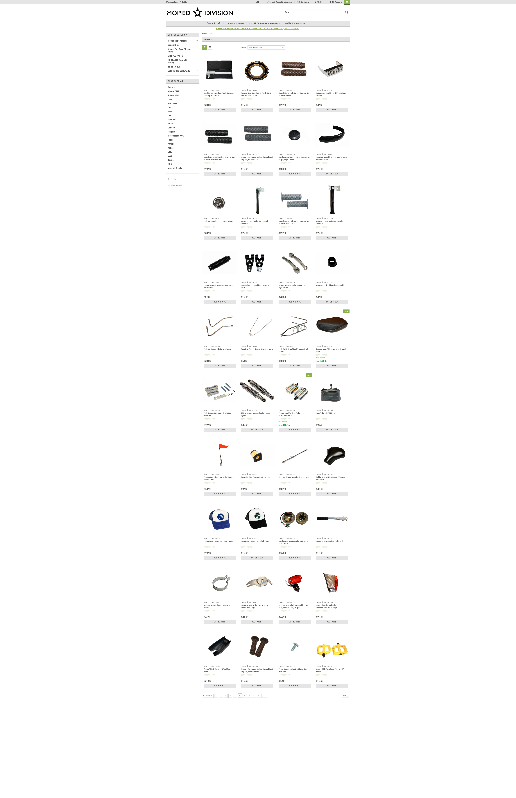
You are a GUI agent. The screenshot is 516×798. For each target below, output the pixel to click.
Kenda (170, 148)
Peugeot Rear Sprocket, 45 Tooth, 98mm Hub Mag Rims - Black (256, 94)
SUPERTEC (173, 103)
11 (265, 696)
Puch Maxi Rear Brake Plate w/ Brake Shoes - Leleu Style (254, 606)
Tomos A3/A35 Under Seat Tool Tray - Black (218, 670)
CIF (169, 115)
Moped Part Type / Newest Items (180, 50)
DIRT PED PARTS (175, 56)
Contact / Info (214, 23)
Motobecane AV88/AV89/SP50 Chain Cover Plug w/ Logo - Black (294, 158)
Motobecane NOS (176, 136)
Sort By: (243, 47)
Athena (171, 144)
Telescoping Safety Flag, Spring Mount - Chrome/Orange (219, 478)
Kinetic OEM (173, 91)
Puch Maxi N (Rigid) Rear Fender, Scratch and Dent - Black (331, 158)
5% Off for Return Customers (264, 23)
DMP (170, 99)
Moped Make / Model (177, 41)
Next (345, 696)
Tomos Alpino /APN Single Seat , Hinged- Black (331, 350)
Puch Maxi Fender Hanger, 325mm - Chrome (257, 349)
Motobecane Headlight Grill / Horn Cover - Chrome (332, 94)
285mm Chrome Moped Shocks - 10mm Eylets (255, 414)
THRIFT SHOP (174, 67)
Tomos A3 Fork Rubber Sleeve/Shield (330, 285)
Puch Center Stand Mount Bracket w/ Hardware (217, 414)
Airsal (170, 123)
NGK (170, 164)
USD (257, 2)
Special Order (174, 45)
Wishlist (320, 2)
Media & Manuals (293, 23)
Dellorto (171, 127)
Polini (170, 140)
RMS (170, 111)
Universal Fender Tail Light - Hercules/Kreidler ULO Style (326, 606)
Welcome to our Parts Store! (177, 2)
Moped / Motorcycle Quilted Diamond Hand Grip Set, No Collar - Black (220, 158)
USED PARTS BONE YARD (179, 71)
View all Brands (175, 168)
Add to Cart (219, 110)
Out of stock (295, 174)
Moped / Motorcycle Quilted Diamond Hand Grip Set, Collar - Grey (294, 222)
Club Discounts (236, 23)
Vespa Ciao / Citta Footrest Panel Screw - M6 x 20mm (294, 670)
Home (204, 34)
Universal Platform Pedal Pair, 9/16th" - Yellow (330, 670)
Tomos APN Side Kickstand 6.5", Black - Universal (330, 222)
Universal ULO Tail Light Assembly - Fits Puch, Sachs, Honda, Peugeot (293, 606)
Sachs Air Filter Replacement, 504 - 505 (255, 477)
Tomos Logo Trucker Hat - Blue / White (218, 541)
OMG (170, 152)
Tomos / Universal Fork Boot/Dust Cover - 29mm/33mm (219, 286)
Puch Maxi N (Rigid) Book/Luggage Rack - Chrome (294, 350)
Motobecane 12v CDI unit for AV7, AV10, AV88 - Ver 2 (293, 542)
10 (259, 696)
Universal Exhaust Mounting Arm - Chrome (294, 477)
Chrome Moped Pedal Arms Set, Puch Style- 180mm (292, 286)
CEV (169, 107)
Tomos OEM (173, 95)
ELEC (170, 156)
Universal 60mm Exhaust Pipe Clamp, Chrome (217, 606)
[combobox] (316, 12)
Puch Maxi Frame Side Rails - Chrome (217, 349)
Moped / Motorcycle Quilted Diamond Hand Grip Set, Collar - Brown (257, 670)
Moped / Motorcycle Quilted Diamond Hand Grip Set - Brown (294, 94)
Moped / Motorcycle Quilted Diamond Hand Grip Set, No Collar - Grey (257, 158)
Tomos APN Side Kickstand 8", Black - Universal (255, 222)
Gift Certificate (303, 2)
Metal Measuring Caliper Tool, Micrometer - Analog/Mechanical (219, 94)
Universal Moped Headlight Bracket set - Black (256, 286)
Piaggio (171, 131)
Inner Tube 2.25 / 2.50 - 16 (325, 413)
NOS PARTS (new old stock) (177, 61)
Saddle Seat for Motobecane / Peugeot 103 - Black (330, 478)
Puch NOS (172, 119)
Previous (208, 696)
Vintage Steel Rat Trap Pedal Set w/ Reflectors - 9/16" (292, 414)
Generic (171, 87)
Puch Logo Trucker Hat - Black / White (255, 541)
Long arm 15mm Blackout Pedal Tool (329, 541)
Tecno (171, 160)
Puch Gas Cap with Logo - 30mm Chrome (219, 221)
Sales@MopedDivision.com (280, 2)
